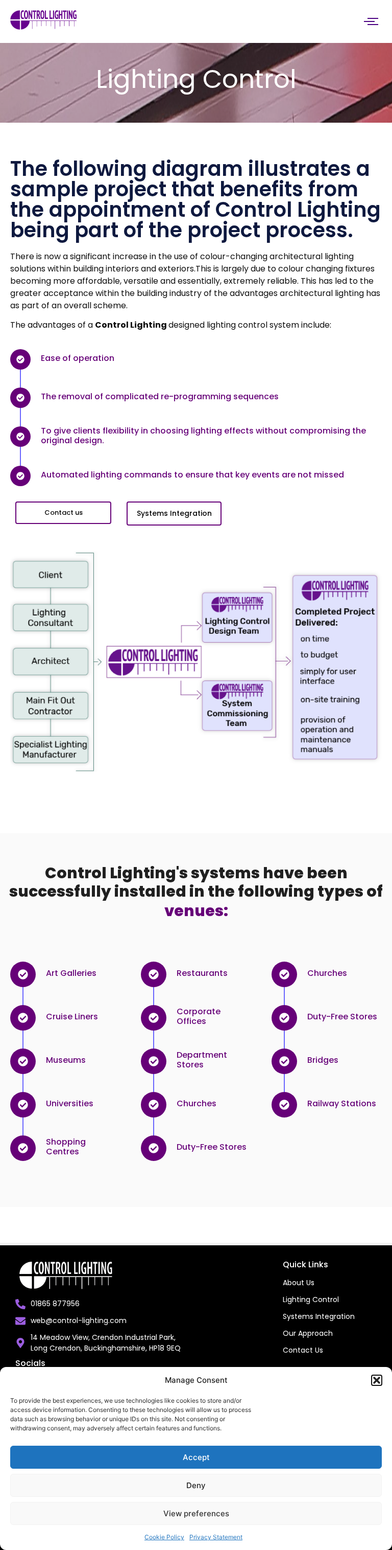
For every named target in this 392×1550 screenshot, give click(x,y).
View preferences (196, 1513)
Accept (196, 1457)
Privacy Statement (215, 1537)
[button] (377, 1380)
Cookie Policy (164, 1537)
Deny (196, 1485)
